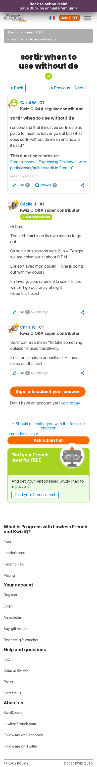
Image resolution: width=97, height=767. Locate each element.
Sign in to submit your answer (48, 391)
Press (8, 682)
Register (10, 594)
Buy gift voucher (17, 628)
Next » (81, 87)
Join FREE (69, 18)
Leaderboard (14, 553)
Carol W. (28, 102)
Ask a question (49, 440)
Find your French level (35, 494)
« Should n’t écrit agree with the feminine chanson (48, 426)
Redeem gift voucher (21, 640)
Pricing (9, 575)
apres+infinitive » (22, 434)
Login (8, 606)
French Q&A (34, 32)
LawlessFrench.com (20, 724)
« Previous (60, 87)
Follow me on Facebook (23, 735)
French (13, 32)
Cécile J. (28, 203)
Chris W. (28, 327)
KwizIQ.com (13, 712)
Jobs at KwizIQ (16, 670)
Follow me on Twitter (21, 746)
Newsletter (12, 617)
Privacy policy (16, 763)
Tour (7, 541)
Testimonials (14, 564)
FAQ (7, 659)
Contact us (12, 693)
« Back (17, 87)
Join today (70, 402)
